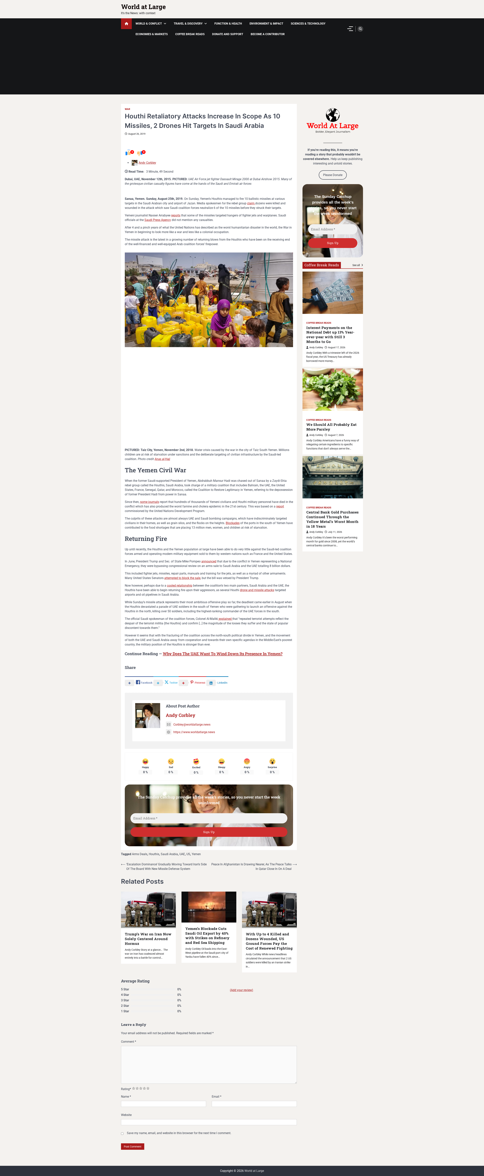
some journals (149, 502)
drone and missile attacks (257, 590)
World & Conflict (149, 23)
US (188, 854)
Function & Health (228, 23)
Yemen (196, 854)
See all (356, 264)
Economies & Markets (152, 34)
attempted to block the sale (182, 578)
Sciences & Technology (308, 23)
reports (175, 215)
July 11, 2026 (335, 531)
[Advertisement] (242, 68)
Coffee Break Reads (190, 34)
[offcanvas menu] (350, 28)
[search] (360, 29)
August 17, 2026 (336, 347)
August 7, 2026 (336, 434)
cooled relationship (179, 585)
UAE (182, 854)
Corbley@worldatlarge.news (191, 724)
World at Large (143, 6)
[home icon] (126, 23)
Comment (128, 1041)
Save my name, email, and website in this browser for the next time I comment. (179, 1133)
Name (126, 1096)
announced (208, 561)
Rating (126, 1089)
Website (126, 1115)
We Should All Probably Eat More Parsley (331, 426)
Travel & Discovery (188, 23)
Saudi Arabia (169, 854)
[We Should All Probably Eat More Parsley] (332, 389)
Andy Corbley (147, 162)
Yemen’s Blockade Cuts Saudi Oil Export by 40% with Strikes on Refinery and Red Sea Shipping (207, 935)
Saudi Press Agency (157, 220)
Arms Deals (139, 854)
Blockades (233, 523)
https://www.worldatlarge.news (194, 732)
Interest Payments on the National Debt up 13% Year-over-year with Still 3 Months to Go (330, 334)
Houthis (154, 854)
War (127, 109)
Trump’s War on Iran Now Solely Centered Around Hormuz (148, 939)
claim (251, 203)
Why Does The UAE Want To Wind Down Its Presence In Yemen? (222, 653)
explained (225, 619)
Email (216, 1096)
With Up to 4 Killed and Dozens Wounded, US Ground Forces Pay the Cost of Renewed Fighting (269, 941)
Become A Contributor (268, 34)
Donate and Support (227, 34)
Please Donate (332, 175)
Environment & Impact (266, 23)
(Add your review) (241, 990)
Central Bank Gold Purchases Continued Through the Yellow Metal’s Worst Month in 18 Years (332, 519)
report (280, 506)
